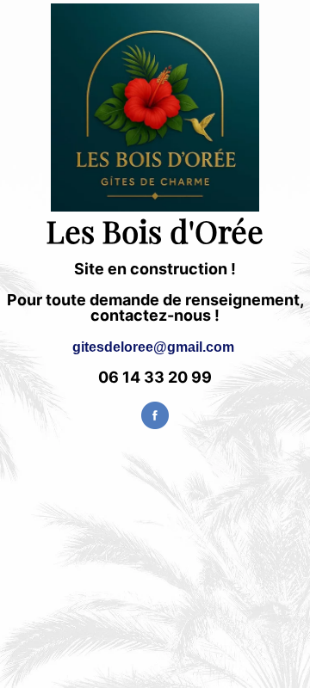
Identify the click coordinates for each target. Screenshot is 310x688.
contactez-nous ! (155, 315)
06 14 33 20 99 (155, 377)
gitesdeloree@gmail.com (153, 346)
